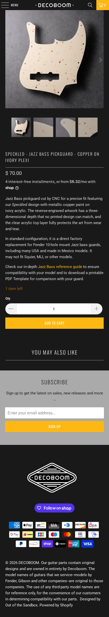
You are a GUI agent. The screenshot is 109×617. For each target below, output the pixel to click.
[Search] (90, 5)
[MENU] (2, 5)
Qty (7, 298)
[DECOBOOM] (54, 5)
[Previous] (9, 60)
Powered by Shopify (56, 605)
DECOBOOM (29, 562)
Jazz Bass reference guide (60, 266)
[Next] (100, 60)
